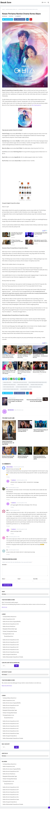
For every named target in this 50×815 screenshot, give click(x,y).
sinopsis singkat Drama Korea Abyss (10, 389)
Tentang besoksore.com (8, 633)
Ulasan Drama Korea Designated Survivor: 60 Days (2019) (8, 443)
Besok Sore (6, 2)
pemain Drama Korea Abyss (23, 384)
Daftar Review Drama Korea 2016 (11, 649)
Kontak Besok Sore (8, 636)
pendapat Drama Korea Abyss (37, 384)
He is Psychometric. (36, 105)
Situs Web (35, 578)
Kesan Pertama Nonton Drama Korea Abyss (38, 382)
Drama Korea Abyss (7, 382)
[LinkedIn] (27, 19)
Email (19, 578)
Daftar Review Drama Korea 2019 (11, 642)
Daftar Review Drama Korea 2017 (11, 647)
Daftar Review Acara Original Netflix (12, 621)
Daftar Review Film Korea (9, 626)
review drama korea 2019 (11, 9)
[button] (44, 2)
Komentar (4, 564)
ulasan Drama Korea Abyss (26, 389)
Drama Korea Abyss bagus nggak (20, 382)
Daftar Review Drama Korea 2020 (11, 639)
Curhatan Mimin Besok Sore (9, 616)
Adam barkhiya (9, 466)
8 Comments (18, 16)
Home (3, 9)
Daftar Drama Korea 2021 (9, 619)
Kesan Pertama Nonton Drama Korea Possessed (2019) (40, 458)
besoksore (4, 16)
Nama (3, 578)
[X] (49, 807)
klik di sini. (4, 607)
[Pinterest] (30, 19)
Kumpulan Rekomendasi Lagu (10, 628)
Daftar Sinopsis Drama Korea (10, 654)
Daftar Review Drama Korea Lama (11, 652)
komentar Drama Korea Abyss (9, 384)
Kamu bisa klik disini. (7, 685)
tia (6, 487)
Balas (8, 477)
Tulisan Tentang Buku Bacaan (10, 631)
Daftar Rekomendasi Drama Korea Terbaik (13, 657)
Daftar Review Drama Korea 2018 (11, 644)
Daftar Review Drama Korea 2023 (11, 624)
